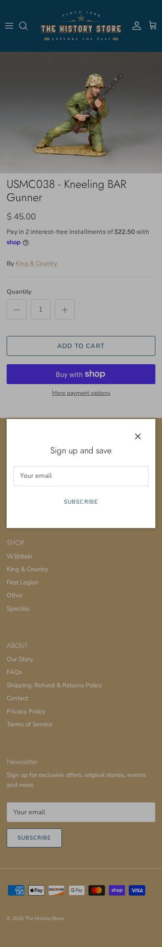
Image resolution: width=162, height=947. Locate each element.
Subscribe (81, 502)
